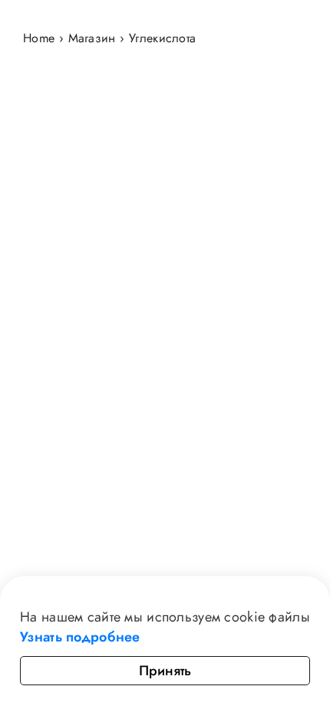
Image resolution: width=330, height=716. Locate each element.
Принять (165, 671)
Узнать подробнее (80, 637)
